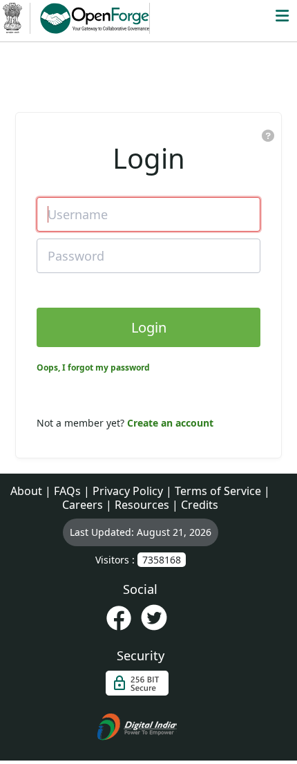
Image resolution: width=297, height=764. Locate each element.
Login (148, 327)
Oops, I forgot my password (93, 367)
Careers (82, 504)
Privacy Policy (128, 491)
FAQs (67, 491)
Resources (142, 504)
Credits (199, 504)
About (26, 491)
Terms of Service (218, 491)
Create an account (170, 422)
